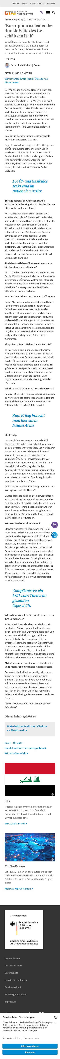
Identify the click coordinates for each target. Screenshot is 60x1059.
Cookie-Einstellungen (16, 980)
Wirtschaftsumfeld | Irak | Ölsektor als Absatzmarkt (26, 80)
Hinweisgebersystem (16, 994)
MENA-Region (15, 866)
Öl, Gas (17, 742)
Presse (32, 3)
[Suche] (53, 13)
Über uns (16, 3)
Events (25, 3)
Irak (7, 742)
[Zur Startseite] (19, 14)
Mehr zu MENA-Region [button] (18, 888)
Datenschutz (11, 973)
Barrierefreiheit (13, 987)
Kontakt (40, 3)
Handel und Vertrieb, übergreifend (25, 748)
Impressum (10, 1001)
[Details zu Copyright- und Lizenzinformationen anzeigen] (53, 794)
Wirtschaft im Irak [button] (15, 823)
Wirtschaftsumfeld (15, 753)
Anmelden (51, 3)
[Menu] (48, 13)
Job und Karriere (13, 965)
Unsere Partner (13, 958)
